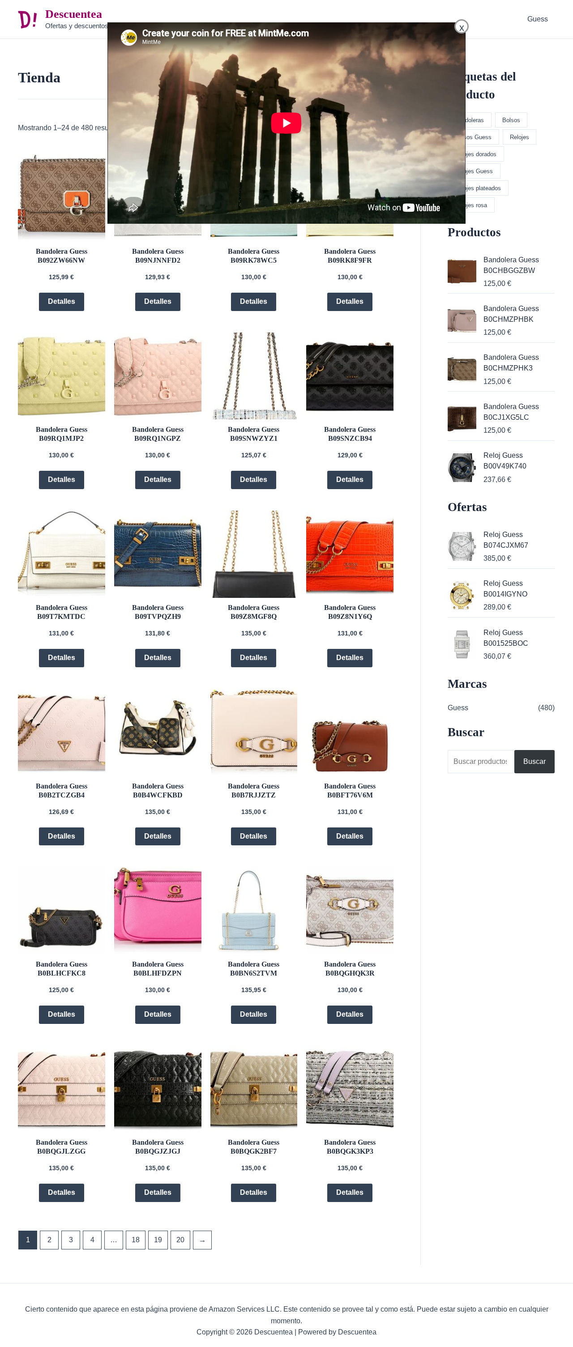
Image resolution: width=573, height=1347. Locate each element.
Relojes (519, 137)
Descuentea (73, 14)
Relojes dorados (475, 154)
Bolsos (511, 120)
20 (180, 1240)
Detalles (61, 301)
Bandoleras (469, 120)
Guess (537, 19)
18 (136, 1240)
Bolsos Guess (473, 137)
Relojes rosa (471, 205)
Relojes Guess (474, 171)
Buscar (534, 761)
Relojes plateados (478, 188)
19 (158, 1240)
